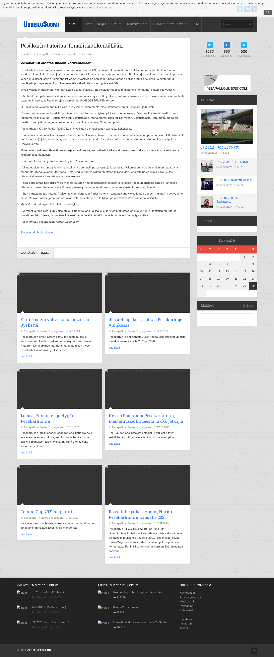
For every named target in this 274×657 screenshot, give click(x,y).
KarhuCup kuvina (125, 607)
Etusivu (73, 24)
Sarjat (101, 24)
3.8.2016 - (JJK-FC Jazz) (48, 592)
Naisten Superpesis (64, 54)
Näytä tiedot (103, 7)
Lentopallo (41, 627)
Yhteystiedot (187, 610)
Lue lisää (26, 356)
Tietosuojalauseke (191, 597)
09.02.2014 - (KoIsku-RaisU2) (51, 622)
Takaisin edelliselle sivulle (37, 232)
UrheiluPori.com (39, 650)
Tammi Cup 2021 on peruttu (48, 511)
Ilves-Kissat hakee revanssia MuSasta (140, 622)
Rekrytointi (186, 605)
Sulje (268, 12)
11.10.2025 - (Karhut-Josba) (234, 180)
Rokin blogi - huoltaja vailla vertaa (137, 592)
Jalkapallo (211, 152)
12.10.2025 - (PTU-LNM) (232, 162)
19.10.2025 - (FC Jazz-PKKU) (220, 147)
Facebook (186, 619)
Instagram (186, 623)
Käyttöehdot (187, 592)
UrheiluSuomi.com (168, 24)
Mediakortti (187, 601)
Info (195, 24)
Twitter (184, 628)
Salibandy (225, 167)
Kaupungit (135, 24)
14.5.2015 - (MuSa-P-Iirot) (49, 607)
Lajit (88, 24)
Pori (114, 24)
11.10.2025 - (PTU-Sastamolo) (227, 199)
